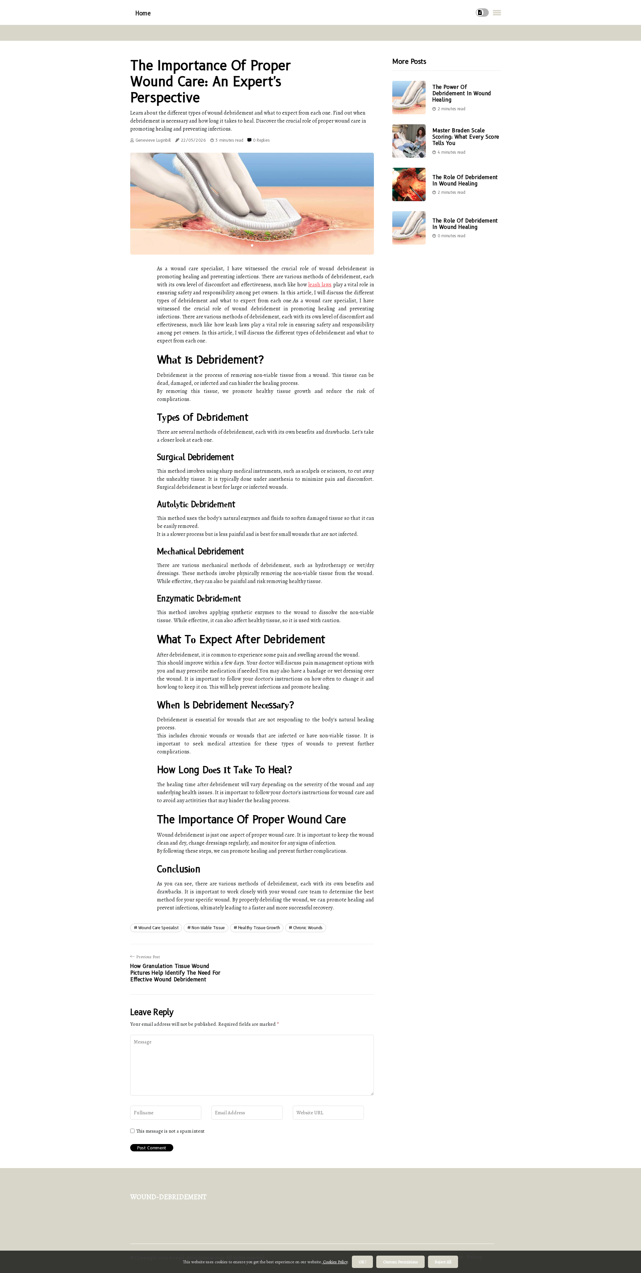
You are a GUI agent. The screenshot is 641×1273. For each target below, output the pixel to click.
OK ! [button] (362, 1262)
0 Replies (261, 140)
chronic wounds (308, 927)
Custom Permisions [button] (400, 1262)
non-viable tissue (208, 927)
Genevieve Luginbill (153, 140)
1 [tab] (252, 245)
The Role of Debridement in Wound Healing (465, 180)
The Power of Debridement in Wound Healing (461, 93)
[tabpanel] (252, 203)
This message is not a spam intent (170, 1131)
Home (143, 13)
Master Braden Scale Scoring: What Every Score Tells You (465, 136)
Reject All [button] (443, 1262)
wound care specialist (158, 927)
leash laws (320, 284)
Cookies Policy (335, 1262)
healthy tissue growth (259, 927)
